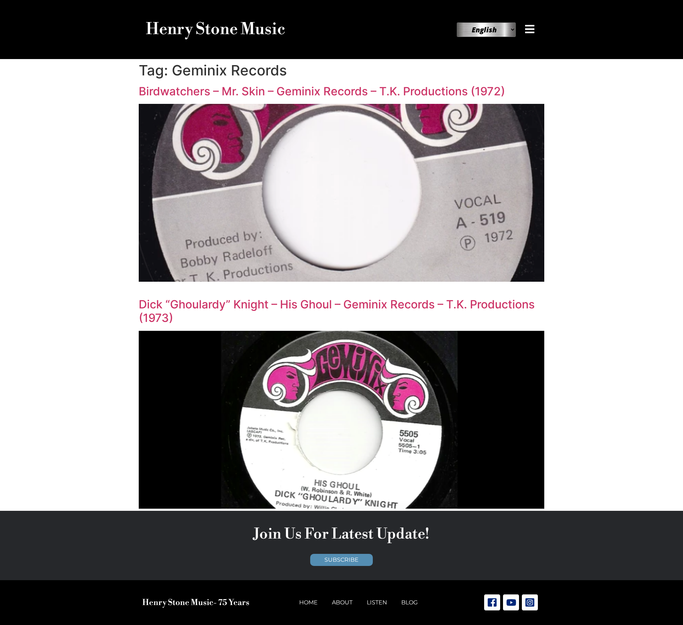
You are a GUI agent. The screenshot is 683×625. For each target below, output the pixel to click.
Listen (377, 602)
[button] (531, 29)
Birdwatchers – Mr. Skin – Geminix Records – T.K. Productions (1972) (322, 91)
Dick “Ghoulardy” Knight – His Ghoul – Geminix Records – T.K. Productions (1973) (337, 311)
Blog (409, 602)
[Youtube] (511, 602)
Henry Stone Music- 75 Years (195, 603)
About (342, 602)
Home (308, 602)
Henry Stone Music (215, 29)
